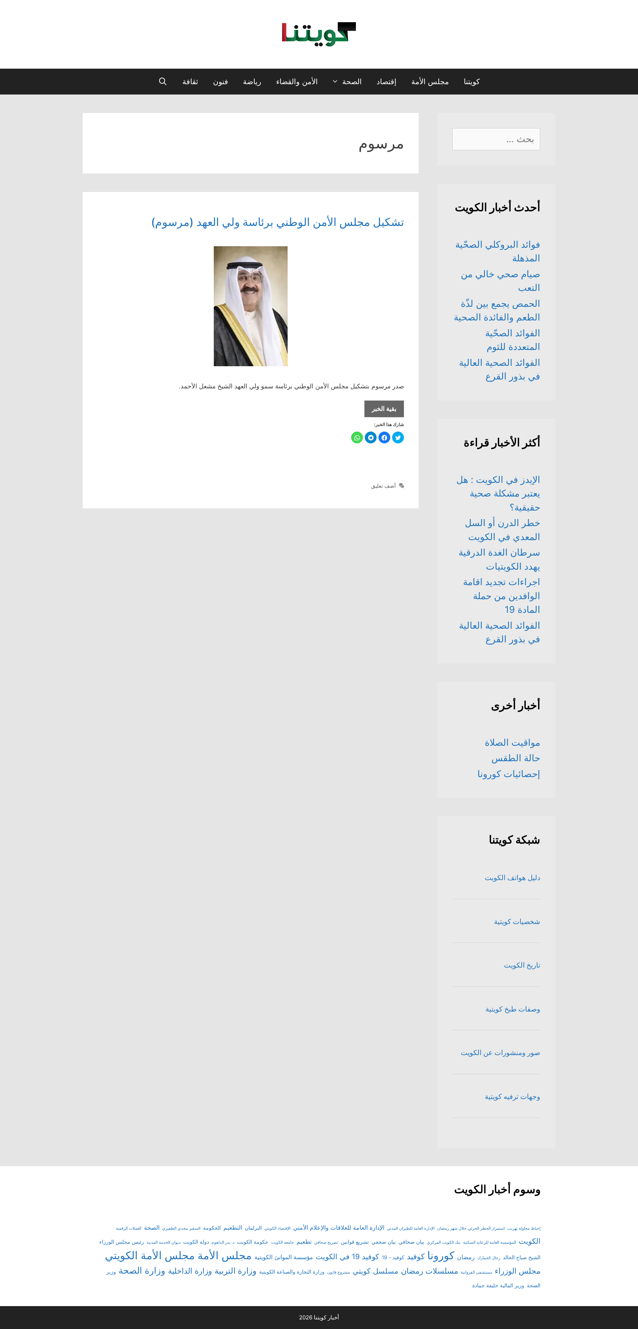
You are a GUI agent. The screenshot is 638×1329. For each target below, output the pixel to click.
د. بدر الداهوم (223, 1242)
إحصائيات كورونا (508, 773)
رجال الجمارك (488, 1258)
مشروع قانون (338, 1272)
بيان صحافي (411, 1242)
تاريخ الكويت (522, 965)
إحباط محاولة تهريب (524, 1228)
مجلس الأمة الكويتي (150, 1255)
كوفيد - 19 (393, 1257)
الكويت (530, 1241)
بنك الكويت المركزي (443, 1242)
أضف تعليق (383, 486)
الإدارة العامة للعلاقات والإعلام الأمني (338, 1227)
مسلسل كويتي (375, 1271)
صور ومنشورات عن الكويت (500, 1052)
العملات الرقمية (128, 1228)
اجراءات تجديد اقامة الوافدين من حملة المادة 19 (501, 595)
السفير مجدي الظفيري (181, 1228)
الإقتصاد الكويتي (277, 1228)
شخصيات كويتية (517, 921)
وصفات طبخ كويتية (513, 1009)
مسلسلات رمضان (429, 1270)
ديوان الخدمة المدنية (164, 1242)
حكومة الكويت (252, 1242)
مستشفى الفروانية (476, 1272)
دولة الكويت (196, 1242)
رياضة (252, 81)
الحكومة (212, 1228)
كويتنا (472, 81)
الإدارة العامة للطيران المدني (411, 1228)
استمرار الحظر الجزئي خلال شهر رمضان (471, 1228)
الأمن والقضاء (297, 81)
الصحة (352, 81)
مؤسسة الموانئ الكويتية (283, 1257)
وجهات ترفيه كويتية (512, 1096)
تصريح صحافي (326, 1242)
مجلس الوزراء (518, 1270)
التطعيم (232, 1227)
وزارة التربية (236, 1270)
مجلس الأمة (430, 81)
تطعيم (304, 1241)
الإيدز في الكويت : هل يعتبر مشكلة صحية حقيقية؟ (498, 493)
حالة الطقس (515, 757)
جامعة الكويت (282, 1242)
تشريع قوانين (355, 1242)
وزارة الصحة (142, 1270)
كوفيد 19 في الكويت (347, 1256)
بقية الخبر (380, 411)
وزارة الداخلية (190, 1270)
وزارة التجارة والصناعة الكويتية (292, 1272)
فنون (220, 81)
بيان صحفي (383, 1242)
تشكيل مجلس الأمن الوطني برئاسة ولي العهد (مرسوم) (277, 222)
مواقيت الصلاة (512, 742)
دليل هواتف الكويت (512, 877)
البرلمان (253, 1228)
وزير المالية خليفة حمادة (498, 1285)
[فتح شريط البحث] (163, 82)
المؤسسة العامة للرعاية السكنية (489, 1242)
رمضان (466, 1257)
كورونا (441, 1255)
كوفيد (416, 1256)
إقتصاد (387, 81)
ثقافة (190, 81)
